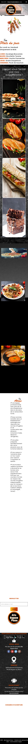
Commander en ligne (16, 741)
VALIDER (14, 609)
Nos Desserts (14, 234)
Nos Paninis (14, 195)
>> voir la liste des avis (16, 2)
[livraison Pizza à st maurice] (12, 6)
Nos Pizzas (14, 116)
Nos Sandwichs (14, 155)
